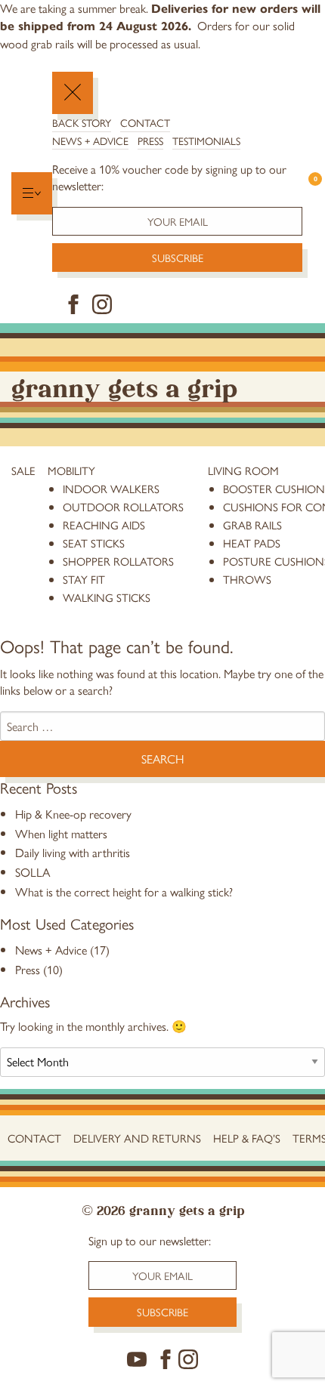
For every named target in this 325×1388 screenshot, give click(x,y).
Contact (145, 122)
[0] (308, 193)
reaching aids (104, 524)
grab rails (252, 524)
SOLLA (32, 872)
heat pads (251, 543)
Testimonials (206, 140)
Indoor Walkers (111, 488)
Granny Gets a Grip (124, 386)
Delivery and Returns (137, 1138)
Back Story (81, 122)
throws (247, 579)
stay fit (84, 579)
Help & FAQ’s (246, 1138)
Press (150, 140)
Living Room (243, 470)
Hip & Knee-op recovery (73, 813)
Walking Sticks (106, 597)
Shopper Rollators (118, 561)
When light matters (61, 833)
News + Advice (90, 140)
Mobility (71, 470)
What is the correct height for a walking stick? (124, 891)
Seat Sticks (94, 543)
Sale (23, 470)
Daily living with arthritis (72, 852)
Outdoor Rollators (123, 506)
